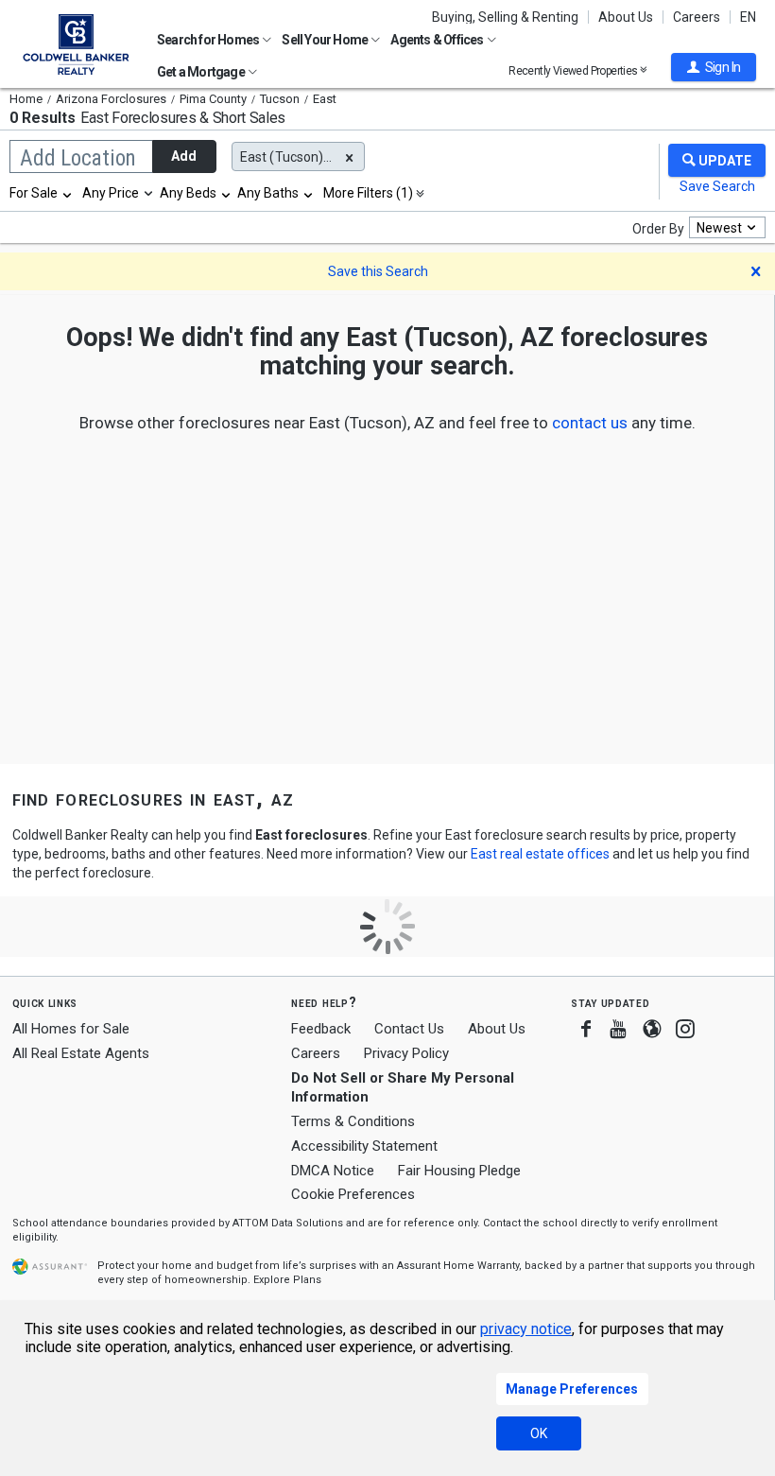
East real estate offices (540, 853)
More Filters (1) (368, 193)
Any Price (110, 193)
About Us (625, 17)
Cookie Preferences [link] (353, 1194)
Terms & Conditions (353, 1121)
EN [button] (748, 17)
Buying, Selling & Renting (505, 17)
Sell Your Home (326, 39)
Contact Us (409, 1028)
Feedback (321, 1029)
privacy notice (526, 1329)
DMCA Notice (332, 1170)
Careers (696, 17)
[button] (713, 67)
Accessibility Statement (364, 1146)
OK (538, 1433)
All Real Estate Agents (80, 1053)
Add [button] (184, 156)
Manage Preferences (572, 1389)
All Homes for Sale (70, 1028)
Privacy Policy (406, 1053)
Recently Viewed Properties (574, 70)
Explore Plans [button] (287, 1280)
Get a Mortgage (202, 71)
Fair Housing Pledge (459, 1170)
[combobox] (41, 193)
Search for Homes (209, 39)
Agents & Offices (437, 39)
